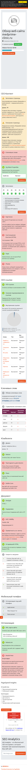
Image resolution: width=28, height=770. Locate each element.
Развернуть (22, 180)
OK (22, 2)
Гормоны (5, 366)
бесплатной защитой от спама (10, 537)
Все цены (5, 352)
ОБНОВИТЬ (18, 44)
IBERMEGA (5, 766)
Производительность (8, 696)
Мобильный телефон (8, 691)
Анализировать (6, 709)
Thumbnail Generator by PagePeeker (10, 769)
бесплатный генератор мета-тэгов (11, 160)
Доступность (6, 697)
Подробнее (19, 6)
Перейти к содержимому (6, 342)
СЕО (4, 701)
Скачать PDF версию (8, 53)
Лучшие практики (7, 699)
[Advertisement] (14, 72)
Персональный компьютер (10, 689)
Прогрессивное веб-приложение (11, 703)
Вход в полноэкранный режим (14, 715)
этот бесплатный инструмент (17, 145)
